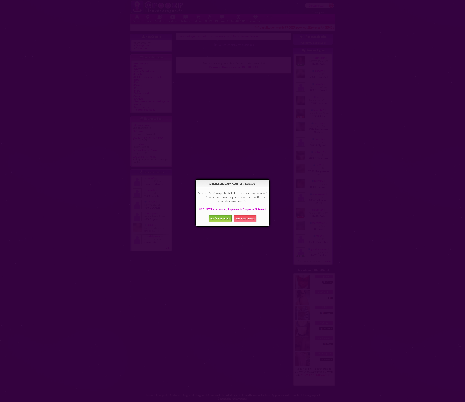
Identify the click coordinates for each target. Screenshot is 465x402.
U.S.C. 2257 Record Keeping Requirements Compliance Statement (232, 209)
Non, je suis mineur (245, 218)
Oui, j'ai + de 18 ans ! (220, 218)
